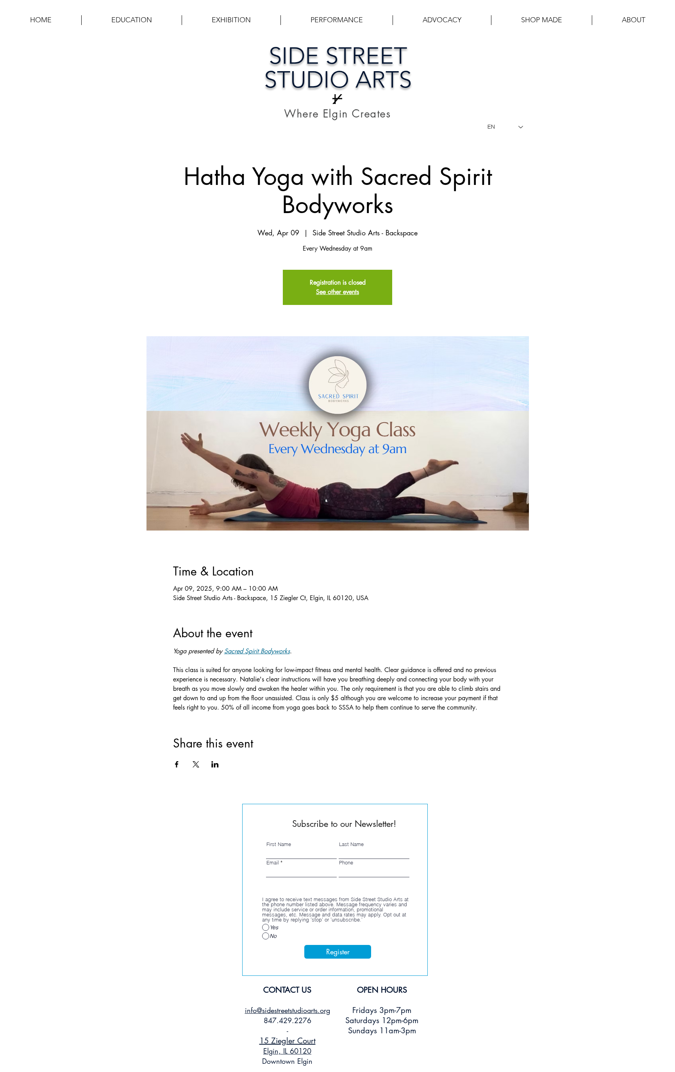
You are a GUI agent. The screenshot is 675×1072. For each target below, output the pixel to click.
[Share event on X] (196, 764)
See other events (337, 292)
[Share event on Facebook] (176, 764)
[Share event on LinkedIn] (215, 764)
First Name (278, 844)
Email (272, 862)
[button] (132, 20)
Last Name (351, 844)
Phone (346, 862)
